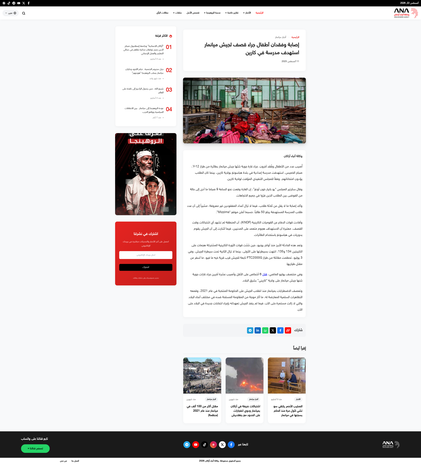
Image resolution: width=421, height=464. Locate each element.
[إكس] (222, 444)
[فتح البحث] (24, 13)
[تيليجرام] (13, 4)
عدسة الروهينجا (213, 12)
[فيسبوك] (28, 4)
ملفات (178, 12)
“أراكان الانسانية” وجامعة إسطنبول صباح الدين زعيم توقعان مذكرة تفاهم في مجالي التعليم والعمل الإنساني (143, 50)
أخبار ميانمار (280, 37)
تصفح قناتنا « (35, 448)
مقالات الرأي (162, 12)
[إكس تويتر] (23, 4)
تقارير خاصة (232, 12)
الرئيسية (259, 12)
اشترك (145, 267)
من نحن (63, 461)
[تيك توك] (8, 4)
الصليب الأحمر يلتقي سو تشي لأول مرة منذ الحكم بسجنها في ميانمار (287, 411)
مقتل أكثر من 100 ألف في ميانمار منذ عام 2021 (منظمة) (202, 411)
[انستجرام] (3, 4)
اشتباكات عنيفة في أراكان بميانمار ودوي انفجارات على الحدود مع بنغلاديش (245, 411)
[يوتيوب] (18, 4)
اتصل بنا (75, 461)
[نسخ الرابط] (288, 330)
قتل (264, 274)
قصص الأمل (193, 12)
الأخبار (248, 12)
